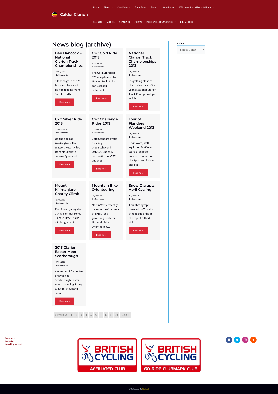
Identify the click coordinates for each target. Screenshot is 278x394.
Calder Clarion (74, 14)
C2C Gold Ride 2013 (104, 55)
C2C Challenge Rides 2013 (105, 121)
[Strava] (253, 340)
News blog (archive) (13, 344)
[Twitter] (237, 340)
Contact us (9, 341)
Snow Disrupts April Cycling (141, 187)
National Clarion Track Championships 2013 (142, 59)
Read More (64, 102)
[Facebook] (229, 340)
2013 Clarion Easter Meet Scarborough (66, 251)
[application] (111, 7)
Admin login (10, 338)
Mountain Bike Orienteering (105, 187)
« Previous (61, 315)
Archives (181, 43)
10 (116, 315)
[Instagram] (245, 340)
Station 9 (145, 389)
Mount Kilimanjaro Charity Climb (67, 189)
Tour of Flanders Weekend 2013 (141, 123)
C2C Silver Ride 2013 (68, 121)
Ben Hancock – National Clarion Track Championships (69, 59)
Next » (125, 315)
